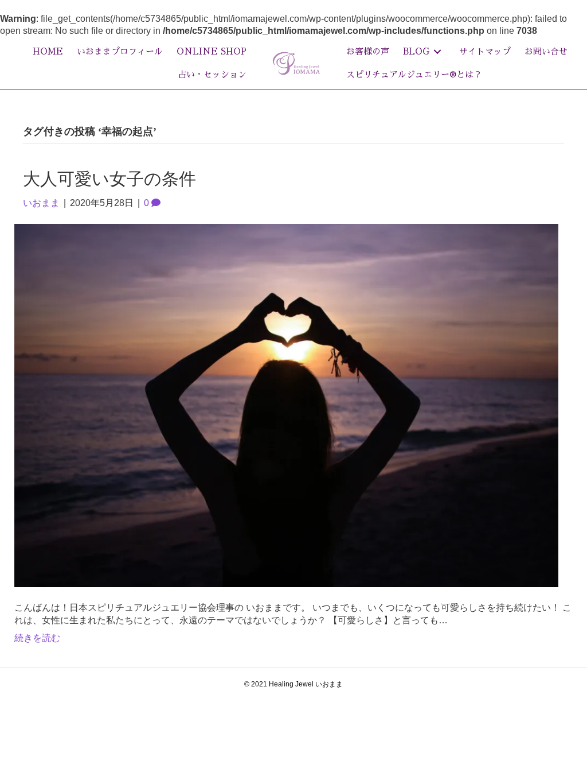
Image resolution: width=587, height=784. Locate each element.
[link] (48, 51)
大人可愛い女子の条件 (109, 178)
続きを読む (37, 638)
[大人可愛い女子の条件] (286, 405)
